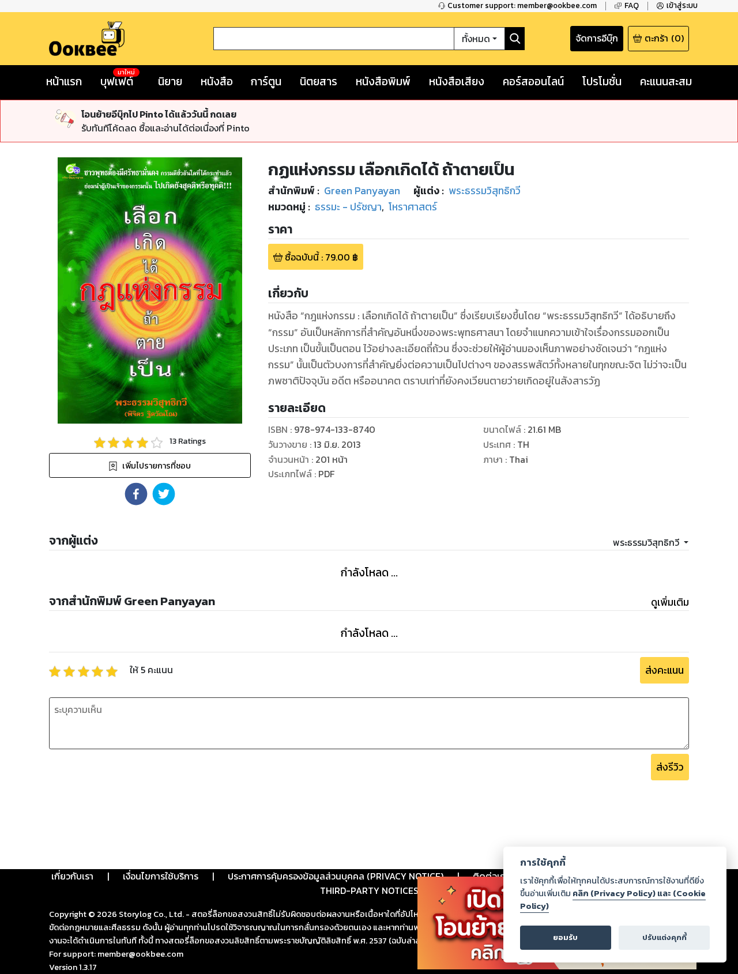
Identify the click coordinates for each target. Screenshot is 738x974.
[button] (136, 493)
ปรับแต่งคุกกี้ (664, 937)
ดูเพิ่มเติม (670, 602)
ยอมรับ (565, 937)
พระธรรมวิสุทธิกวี (647, 542)
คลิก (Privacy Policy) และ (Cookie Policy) (613, 899)
